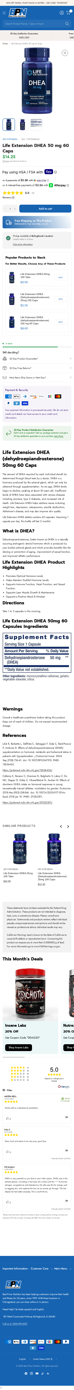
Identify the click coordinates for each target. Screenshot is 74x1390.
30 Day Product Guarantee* (23, 358)
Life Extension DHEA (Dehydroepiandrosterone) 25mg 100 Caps (34, 297)
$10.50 (24, 282)
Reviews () (8, 197)
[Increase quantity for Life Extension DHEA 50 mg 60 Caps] (14, 209)
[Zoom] (65, 53)
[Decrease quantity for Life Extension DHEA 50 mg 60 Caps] (5, 209)
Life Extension (10, 139)
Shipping (6, 161)
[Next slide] (68, 826)
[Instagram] (31, 1373)
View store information (23, 244)
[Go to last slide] (61, 826)
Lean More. (59, 436)
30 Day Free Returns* (20, 368)
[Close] (1, 1388)
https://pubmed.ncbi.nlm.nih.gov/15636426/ (27, 770)
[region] (37, 300)
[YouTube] (37, 1373)
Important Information (15, 1269)
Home (5, 44)
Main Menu (60, 1269)
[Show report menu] (66, 1118)
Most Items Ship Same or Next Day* (27, 377)
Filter (9, 1090)
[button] (37, 180)
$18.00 (24, 328)
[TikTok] (42, 1373)
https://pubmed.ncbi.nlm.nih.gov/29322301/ (27, 802)
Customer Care (40, 1269)
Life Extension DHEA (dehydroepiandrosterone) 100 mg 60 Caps (34, 320)
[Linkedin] (48, 1373)
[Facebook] (26, 1373)
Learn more (24, 37)
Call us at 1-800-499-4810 (15, 1323)
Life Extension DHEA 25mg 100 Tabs (35, 275)
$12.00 (24, 305)
